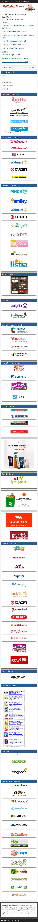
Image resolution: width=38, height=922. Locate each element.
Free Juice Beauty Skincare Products (14, 31)
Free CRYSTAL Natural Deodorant (13, 44)
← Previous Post (6, 67)
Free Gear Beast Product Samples (13, 48)
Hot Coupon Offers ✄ (8, 1)
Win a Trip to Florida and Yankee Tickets (15, 58)
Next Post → (32, 67)
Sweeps (22, 19)
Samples (16, 19)
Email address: (6, 82)
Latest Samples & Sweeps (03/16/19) (14, 15)
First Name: (5, 76)
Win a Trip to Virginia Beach (11, 55)
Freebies (11, 19)
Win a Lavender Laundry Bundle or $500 (15, 62)
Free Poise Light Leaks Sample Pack (14, 41)
